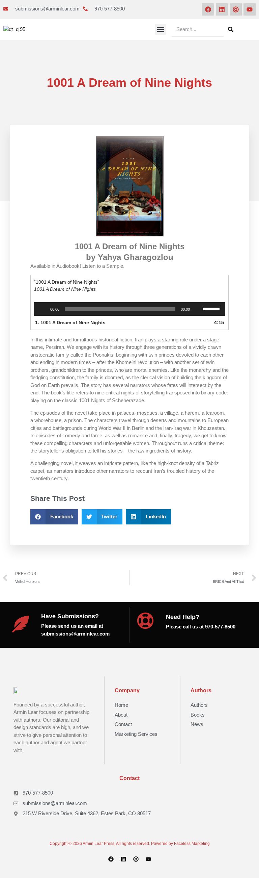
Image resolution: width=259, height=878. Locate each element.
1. (70, 322)
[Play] (42, 309)
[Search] (231, 29)
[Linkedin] (222, 9)
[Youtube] (249, 9)
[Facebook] (208, 9)
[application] (129, 309)
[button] (160, 29)
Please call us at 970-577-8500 (200, 626)
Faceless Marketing (192, 843)
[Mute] (197, 309)
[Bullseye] (236, 9)
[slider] (212, 308)
